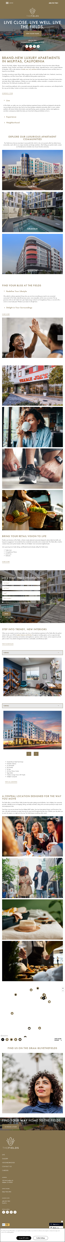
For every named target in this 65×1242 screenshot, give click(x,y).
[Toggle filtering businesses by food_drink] (2, 1039)
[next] (36, 754)
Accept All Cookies (24, 1238)
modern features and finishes (24, 635)
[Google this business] (34, 46)
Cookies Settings (40, 1238)
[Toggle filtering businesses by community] (20, 1039)
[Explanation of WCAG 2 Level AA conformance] (6, 1224)
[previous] (28, 754)
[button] (7, 93)
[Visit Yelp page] (30, 46)
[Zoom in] (63, 988)
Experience (11, 117)
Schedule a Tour (11, 1127)
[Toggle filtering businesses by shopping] (11, 1039)
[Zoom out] (63, 991)
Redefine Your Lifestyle (16, 291)
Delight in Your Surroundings (19, 307)
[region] (32, 1011)
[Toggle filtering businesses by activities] (15, 1039)
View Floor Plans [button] (32, 33)
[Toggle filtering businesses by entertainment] (7, 1039)
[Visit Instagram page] (38, 46)
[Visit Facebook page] (26, 46)
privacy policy (26, 602)
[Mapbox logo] (4, 1036)
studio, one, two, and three (29, 69)
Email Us (4, 1203)
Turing (6, 653)
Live (8, 100)
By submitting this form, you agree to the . (17, 602)
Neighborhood (13, 122)
